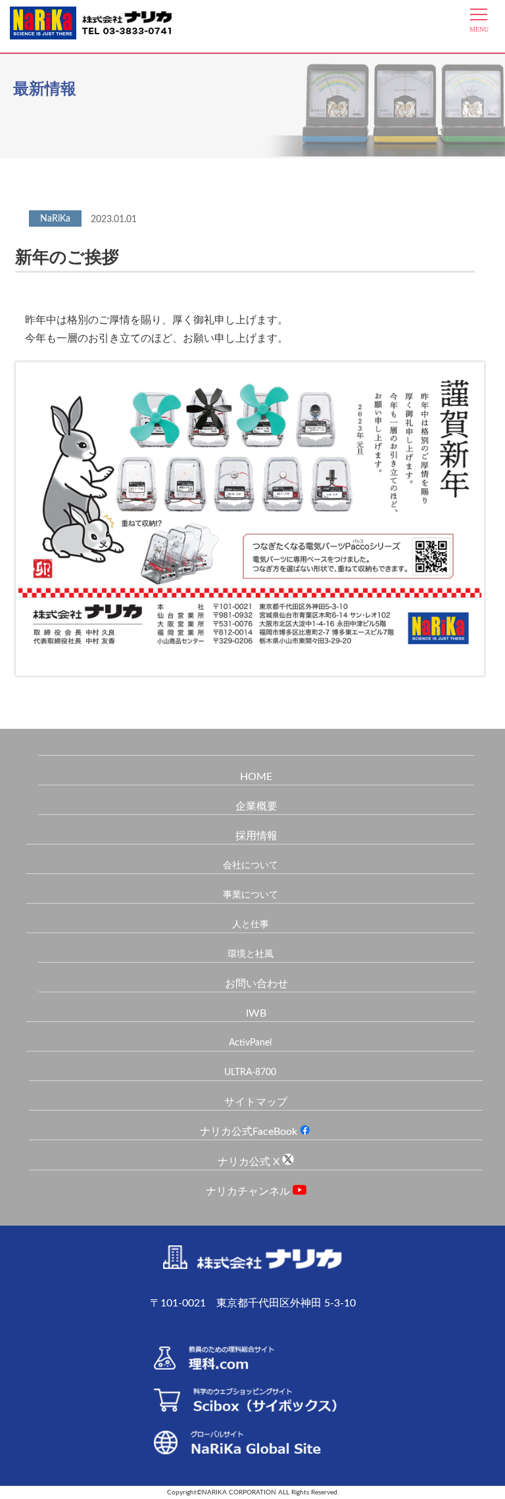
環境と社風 (251, 954)
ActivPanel (250, 1043)
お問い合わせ (256, 984)
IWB (256, 1013)
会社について (250, 865)
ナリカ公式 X (250, 1162)
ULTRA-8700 (250, 1072)
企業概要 (256, 806)
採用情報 (256, 836)
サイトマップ (255, 1102)
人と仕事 (250, 924)
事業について (250, 895)
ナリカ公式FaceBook (250, 1131)
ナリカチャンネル (249, 1191)
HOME (256, 777)
